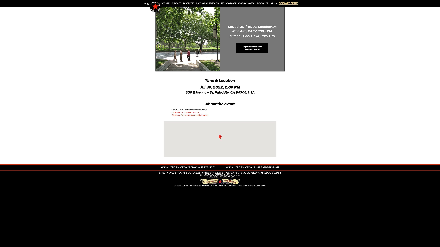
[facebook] (145, 3)
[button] (176, 3)
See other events (252, 49)
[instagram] (148, 3)
